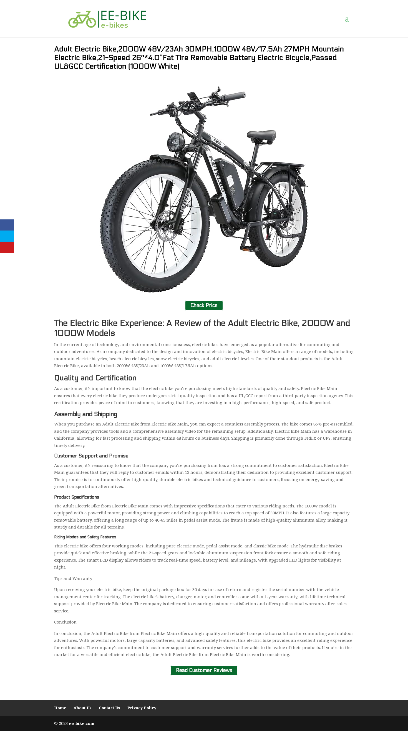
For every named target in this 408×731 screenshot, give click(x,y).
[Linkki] (107, 18)
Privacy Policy (141, 707)
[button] (349, 18)
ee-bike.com (81, 723)
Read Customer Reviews (204, 671)
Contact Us (109, 707)
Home (60, 707)
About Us (83, 707)
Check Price (204, 305)
